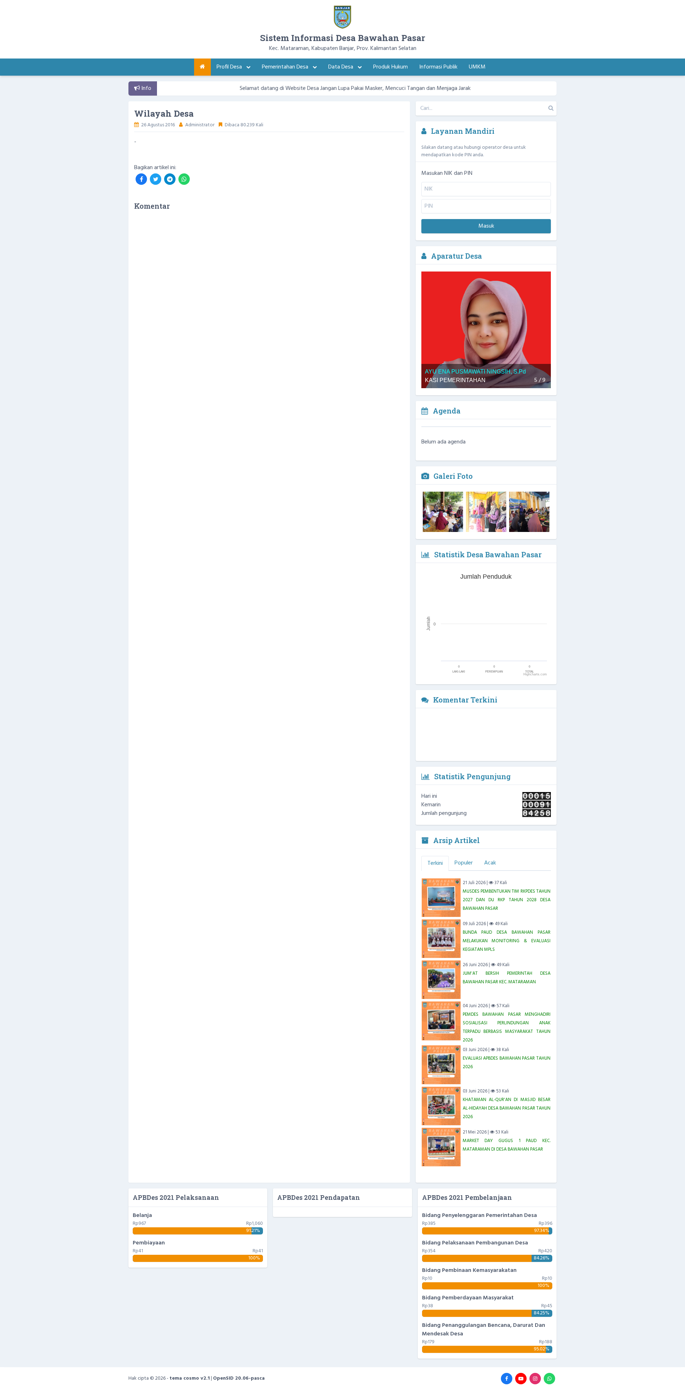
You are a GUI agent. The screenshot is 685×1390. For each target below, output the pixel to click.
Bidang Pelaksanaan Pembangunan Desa (475, 1243)
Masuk (486, 226)
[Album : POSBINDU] (443, 512)
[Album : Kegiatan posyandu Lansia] (486, 512)
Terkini (435, 863)
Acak (490, 863)
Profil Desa (230, 67)
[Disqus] (269, 306)
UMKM (477, 67)
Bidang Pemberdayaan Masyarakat (468, 1298)
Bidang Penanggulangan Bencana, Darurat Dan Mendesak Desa (483, 1330)
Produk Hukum (390, 67)
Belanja (142, 1215)
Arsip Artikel (455, 840)
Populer (464, 863)
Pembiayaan (149, 1243)
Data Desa (341, 67)
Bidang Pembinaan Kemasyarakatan (469, 1270)
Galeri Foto (452, 476)
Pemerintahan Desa (286, 67)
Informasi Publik (438, 67)
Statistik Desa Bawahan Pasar (487, 554)
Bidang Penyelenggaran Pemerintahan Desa (479, 1215)
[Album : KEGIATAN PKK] (529, 512)
